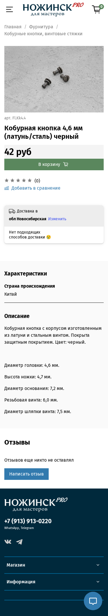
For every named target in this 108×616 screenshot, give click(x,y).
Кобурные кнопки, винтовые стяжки (43, 33)
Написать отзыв (26, 474)
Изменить (57, 219)
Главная (13, 26)
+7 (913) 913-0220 (28, 521)
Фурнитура (41, 26)
